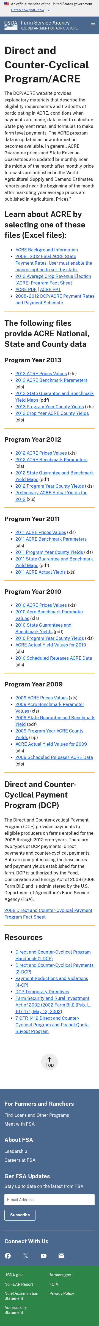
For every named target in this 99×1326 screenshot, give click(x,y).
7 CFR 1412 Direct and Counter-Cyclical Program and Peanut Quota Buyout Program (52, 1025)
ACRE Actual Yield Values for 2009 (51, 744)
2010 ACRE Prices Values (41, 605)
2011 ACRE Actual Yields (40, 572)
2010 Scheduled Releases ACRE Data (53, 658)
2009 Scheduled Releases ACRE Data (54, 757)
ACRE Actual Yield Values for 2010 (50, 645)
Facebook (7, 1256)
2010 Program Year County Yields (49, 638)
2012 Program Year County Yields (49, 486)
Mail (61, 1256)
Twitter (25, 1256)
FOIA (54, 1284)
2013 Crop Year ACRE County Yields (52, 413)
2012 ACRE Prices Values (41, 453)
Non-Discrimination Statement (21, 1296)
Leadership (15, 1151)
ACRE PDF (26, 289)
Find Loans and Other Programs (36, 1115)
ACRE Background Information (46, 250)
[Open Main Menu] (92, 25)
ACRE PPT (50, 289)
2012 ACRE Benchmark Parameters (51, 459)
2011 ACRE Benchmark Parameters (51, 539)
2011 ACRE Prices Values (40, 532)
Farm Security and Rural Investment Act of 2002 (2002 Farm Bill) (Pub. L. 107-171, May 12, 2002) (53, 1005)
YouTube (43, 1256)
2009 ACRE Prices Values (41, 697)
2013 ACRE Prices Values (41, 373)
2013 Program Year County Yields (49, 406)
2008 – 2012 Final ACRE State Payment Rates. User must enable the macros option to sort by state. (53, 263)
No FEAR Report (18, 1284)
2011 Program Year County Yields (49, 552)
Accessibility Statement (15, 1310)
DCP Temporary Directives (42, 991)
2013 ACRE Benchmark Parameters (51, 380)
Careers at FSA (19, 1160)
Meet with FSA (19, 1124)
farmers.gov (60, 1275)
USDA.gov (13, 1275)
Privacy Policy (62, 1293)
